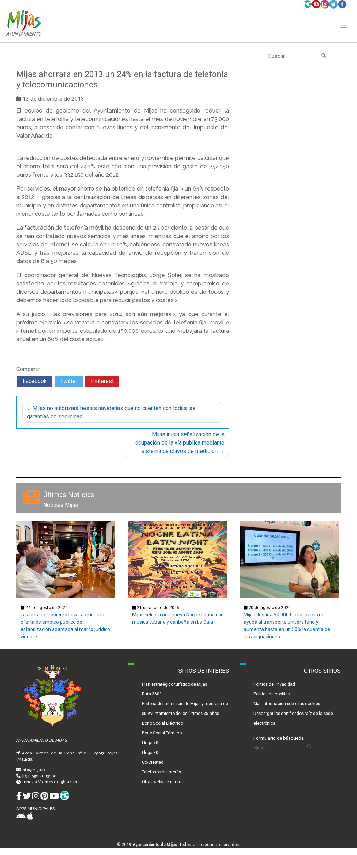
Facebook (35, 381)
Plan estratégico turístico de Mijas (174, 684)
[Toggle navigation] (344, 25)
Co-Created (153, 762)
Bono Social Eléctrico (162, 723)
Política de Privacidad (274, 684)
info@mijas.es (35, 769)
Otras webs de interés (162, 781)
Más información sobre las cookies (286, 703)
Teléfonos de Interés (161, 772)
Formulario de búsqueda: (279, 738)
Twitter (68, 381)
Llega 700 (151, 742)
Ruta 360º (151, 694)
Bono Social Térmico (162, 733)
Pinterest (102, 381)
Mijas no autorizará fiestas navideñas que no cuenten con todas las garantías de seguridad (111, 412)
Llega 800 (151, 752)
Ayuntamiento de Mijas (154, 844)
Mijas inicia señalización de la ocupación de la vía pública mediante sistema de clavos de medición (180, 442)
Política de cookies (271, 694)
